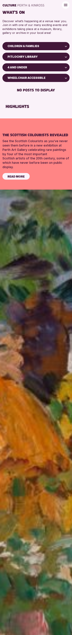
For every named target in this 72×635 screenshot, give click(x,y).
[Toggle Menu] (65, 5)
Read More (16, 176)
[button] (66, 46)
